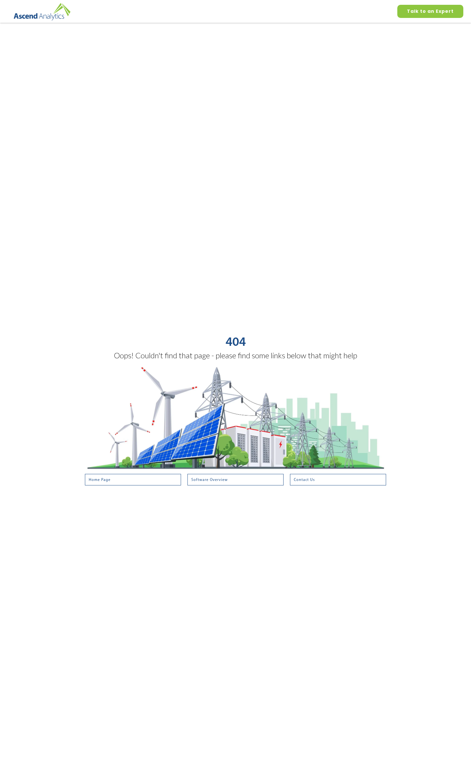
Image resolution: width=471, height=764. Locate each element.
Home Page (100, 479)
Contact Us (304, 479)
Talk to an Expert (430, 11)
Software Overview (209, 479)
